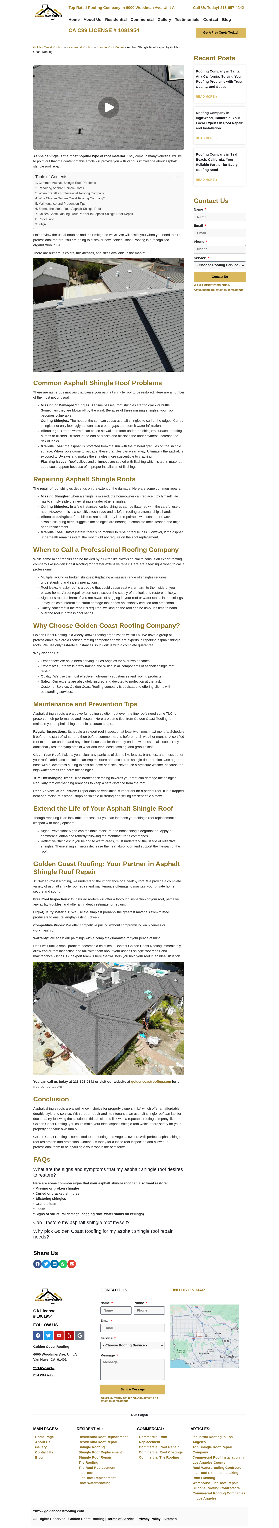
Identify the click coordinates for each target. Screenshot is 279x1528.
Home (74, 19)
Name (199, 209)
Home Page (44, 1437)
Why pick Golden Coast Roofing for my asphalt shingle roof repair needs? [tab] (103, 1233)
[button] (37, 1264)
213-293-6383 (43, 1375)
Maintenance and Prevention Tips (62, 203)
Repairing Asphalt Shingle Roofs (61, 188)
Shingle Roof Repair (95, 1457)
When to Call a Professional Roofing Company (71, 193)
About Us (92, 19)
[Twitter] (48, 1335)
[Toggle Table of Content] (176, 177)
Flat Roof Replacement (97, 1478)
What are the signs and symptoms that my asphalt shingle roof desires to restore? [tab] (108, 1172)
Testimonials (187, 19)
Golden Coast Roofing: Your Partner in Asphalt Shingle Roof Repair (86, 214)
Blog (226, 19)
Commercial (142, 19)
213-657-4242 (43, 1368)
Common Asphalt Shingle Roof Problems (67, 183)
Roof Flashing (203, 1478)
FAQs (42, 224)
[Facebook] (38, 1335)
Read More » (206, 96)
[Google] (79, 1335)
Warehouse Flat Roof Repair (215, 1483)
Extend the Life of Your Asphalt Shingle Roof (70, 209)
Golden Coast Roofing (48, 47)
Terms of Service (121, 1519)
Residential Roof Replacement (103, 1437)
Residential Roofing (79, 47)
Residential (116, 19)
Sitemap (170, 1519)
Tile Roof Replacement (97, 1468)
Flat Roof (86, 1473)
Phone (199, 242)
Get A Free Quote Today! (220, 32)
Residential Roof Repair (98, 1442)
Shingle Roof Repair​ (110, 47)
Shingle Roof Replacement (100, 1452)
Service (200, 258)
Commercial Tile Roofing (159, 1457)
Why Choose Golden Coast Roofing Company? (72, 198)
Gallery (164, 19)
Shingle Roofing (92, 1447)
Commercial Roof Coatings (161, 1452)
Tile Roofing (88, 1462)
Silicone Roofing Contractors (216, 1488)
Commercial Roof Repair (159, 1447)
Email (199, 225)
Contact (210, 19)
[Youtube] (59, 1335)
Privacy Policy (149, 1519)
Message (108, 1355)
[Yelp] (69, 1335)
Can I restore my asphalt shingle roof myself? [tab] (81, 1222)
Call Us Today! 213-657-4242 (218, 8)
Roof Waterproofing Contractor (217, 1468)
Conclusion (46, 219)
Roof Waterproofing (94, 1483)
